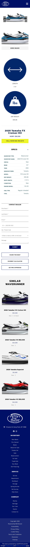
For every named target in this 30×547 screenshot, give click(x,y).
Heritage (15, 504)
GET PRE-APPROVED (15, 267)
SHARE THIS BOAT (15, 255)
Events (15, 509)
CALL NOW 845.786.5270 (15, 141)
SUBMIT (15, 247)
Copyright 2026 (15, 521)
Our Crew (15, 506)
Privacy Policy (15, 529)
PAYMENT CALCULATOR (15, 261)
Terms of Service (21, 546)
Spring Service (15, 486)
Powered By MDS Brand (15, 524)
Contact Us (15, 512)
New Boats (15, 439)
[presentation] (4, 18)
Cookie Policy (15, 532)
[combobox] (3, 225)
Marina (15, 501)
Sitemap (15, 540)
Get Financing (15, 467)
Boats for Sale (15, 448)
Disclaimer (15, 537)
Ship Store (15, 492)
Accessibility (15, 526)
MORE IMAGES (15, 48)
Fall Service (15, 489)
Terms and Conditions (15, 534)
